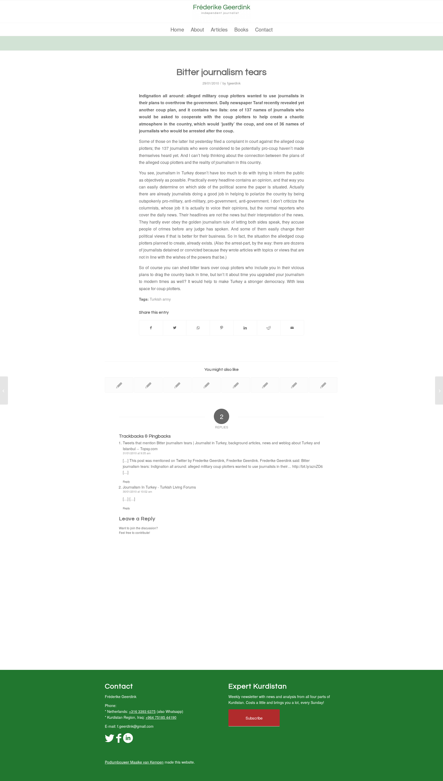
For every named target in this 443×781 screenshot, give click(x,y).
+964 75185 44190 (161, 717)
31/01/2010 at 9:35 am (136, 453)
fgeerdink (234, 83)
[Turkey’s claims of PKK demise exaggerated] (265, 385)
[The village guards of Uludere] (119, 385)
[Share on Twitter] (174, 327)
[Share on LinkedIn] (245, 327)
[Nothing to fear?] (148, 385)
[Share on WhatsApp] (198, 327)
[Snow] (4, 390)
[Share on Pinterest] (221, 327)
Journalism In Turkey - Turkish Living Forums (159, 487)
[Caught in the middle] (206, 385)
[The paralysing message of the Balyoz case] (177, 385)
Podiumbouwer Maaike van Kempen (134, 762)
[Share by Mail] (292, 327)
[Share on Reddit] (268, 327)
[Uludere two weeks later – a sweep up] (294, 385)
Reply (126, 481)
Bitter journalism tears (221, 72)
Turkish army (160, 299)
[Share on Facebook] (151, 327)
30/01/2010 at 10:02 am (137, 491)
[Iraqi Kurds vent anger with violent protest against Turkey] (236, 385)
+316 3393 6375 (142, 711)
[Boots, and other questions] (323, 385)
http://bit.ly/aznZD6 (307, 466)
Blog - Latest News (120, 43)
